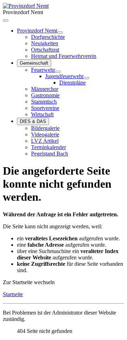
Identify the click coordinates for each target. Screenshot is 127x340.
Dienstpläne (72, 83)
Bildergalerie (45, 128)
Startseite (13, 294)
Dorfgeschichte (48, 37)
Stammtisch (44, 102)
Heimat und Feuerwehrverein (63, 56)
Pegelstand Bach (49, 154)
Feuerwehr (43, 70)
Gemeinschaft (34, 63)
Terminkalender (48, 147)
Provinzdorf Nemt (37, 31)
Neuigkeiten (44, 43)
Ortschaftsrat (45, 50)
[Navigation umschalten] (5, 20)
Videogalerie (45, 134)
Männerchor (44, 89)
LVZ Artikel (45, 141)
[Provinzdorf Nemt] (60, 32)
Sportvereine (45, 108)
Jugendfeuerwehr (64, 76)
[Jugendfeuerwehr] (86, 78)
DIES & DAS (33, 121)
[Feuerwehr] (58, 72)
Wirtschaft (42, 114)
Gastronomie (45, 95)
